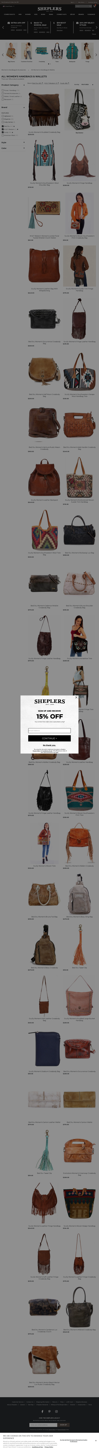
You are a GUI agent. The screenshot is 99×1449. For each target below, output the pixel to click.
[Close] (96, 1441)
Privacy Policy (49, 1447)
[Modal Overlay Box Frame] (49, 724)
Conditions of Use (37, 1447)
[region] (49, 1441)
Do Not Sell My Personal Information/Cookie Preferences (73, 1440)
